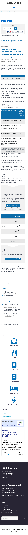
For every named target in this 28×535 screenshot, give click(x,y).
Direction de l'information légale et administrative (10, 324)
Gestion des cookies (6, 512)
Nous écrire (4, 477)
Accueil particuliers (5, 35)
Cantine (14, 357)
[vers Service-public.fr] (15, 32)
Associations (14, 369)
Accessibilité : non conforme (8, 506)
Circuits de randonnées (14, 405)
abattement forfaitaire (13, 69)
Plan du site (4, 507)
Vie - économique (14, 381)
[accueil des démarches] (13, 25)
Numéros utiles (5, 414)
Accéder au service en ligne (12, 258)
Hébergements (14, 393)
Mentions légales (5, 509)
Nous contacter (14, 346)
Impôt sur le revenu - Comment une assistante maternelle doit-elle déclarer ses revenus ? (11, 40)
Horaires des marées (6, 416)
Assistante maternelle (9, 295)
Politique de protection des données (10, 511)
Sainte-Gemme (14, 2)
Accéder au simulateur (12, 205)
